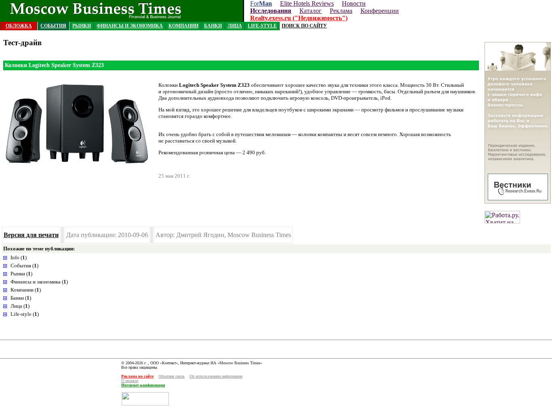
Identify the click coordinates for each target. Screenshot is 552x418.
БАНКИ (213, 26)
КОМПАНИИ (183, 26)
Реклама (341, 10)
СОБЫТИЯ (53, 26)
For (261, 3)
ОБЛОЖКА (19, 26)
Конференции (379, 10)
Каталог (310, 10)
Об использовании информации (216, 376)
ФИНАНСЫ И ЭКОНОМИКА (130, 26)
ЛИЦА (235, 26)
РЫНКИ (81, 26)
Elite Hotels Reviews (307, 3)
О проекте (129, 380)
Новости (354, 3)
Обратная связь (171, 376)
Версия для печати (31, 234)
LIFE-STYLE (262, 26)
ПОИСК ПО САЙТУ (304, 26)
